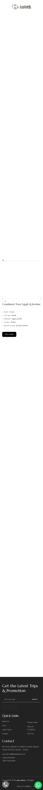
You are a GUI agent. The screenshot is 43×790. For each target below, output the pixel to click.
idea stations (21, 780)
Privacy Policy (32, 722)
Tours (4, 725)
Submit (34, 699)
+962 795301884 (8, 761)
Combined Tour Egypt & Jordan (21, 304)
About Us (5, 721)
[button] (3, 299)
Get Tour (30, 733)
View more (9, 334)
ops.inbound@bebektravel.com (13, 754)
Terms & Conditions (31, 728)
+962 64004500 (8, 757)
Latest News (7, 729)
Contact (5, 733)
